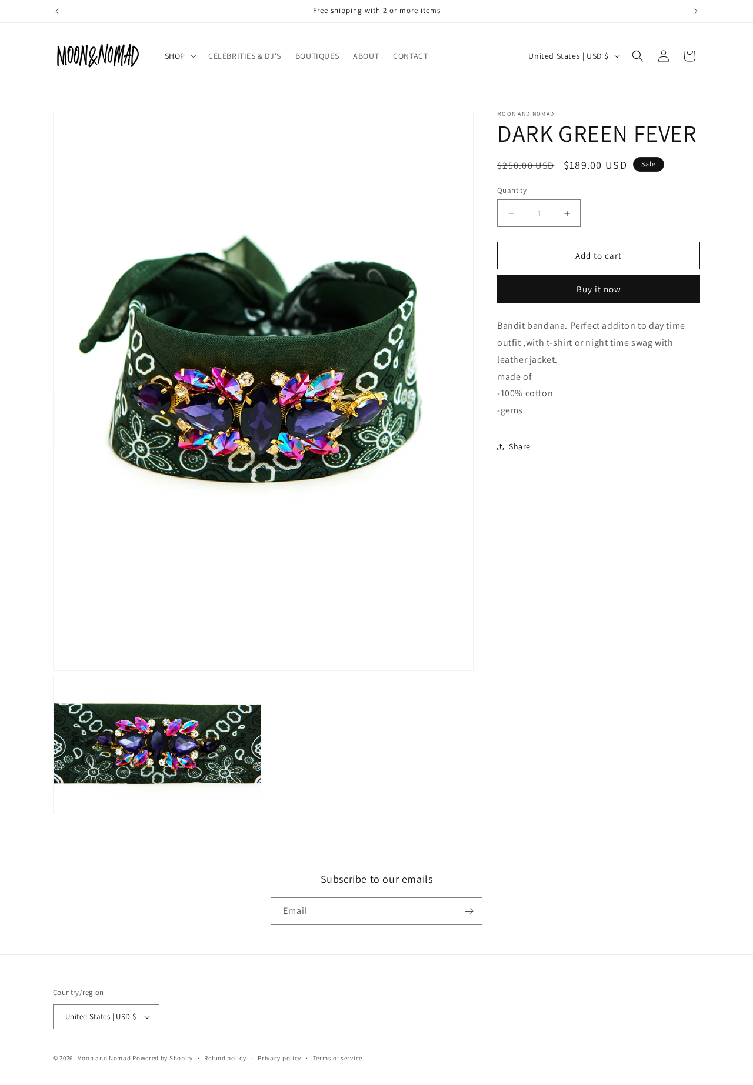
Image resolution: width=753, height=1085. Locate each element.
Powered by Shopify (162, 1058)
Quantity (512, 190)
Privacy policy (279, 1057)
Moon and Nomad (104, 1058)
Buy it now (599, 289)
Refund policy (225, 1057)
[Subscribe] (469, 911)
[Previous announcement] (57, 11)
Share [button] (520, 447)
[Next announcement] (696, 11)
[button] (179, 56)
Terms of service (337, 1057)
